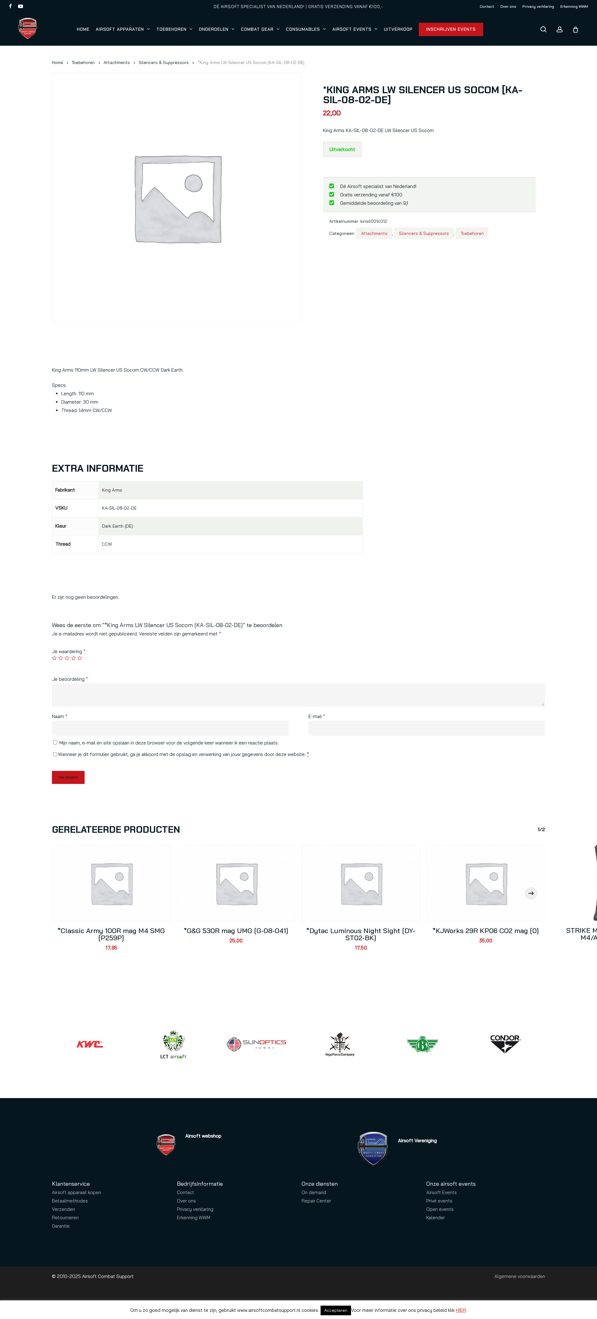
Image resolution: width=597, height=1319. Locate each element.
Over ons (186, 1201)
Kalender (435, 1218)
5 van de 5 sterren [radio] (80, 658)
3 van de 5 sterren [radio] (67, 658)
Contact (185, 1192)
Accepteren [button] (335, 1310)
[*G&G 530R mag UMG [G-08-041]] (236, 883)
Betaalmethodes (70, 1201)
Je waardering (69, 651)
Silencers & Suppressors (164, 62)
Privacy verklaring (195, 1209)
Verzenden (63, 1209)
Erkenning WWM (193, 1218)
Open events (440, 1209)
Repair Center (316, 1201)
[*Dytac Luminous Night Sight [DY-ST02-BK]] (361, 883)
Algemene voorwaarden (519, 1276)
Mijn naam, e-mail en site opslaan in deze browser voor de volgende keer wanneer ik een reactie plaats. (169, 743)
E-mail (316, 716)
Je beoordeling (70, 679)
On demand (314, 1192)
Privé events (439, 1201)
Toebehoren (83, 62)
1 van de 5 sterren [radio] (54, 658)
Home (57, 62)
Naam (59, 716)
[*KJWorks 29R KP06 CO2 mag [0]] (486, 883)
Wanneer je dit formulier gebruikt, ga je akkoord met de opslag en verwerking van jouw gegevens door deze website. (183, 754)
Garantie (61, 1226)
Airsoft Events (441, 1192)
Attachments (117, 62)
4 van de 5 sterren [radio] (73, 658)
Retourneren (65, 1218)
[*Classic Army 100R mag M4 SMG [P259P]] (111, 883)
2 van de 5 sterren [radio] (61, 658)
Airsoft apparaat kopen (76, 1192)
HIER (461, 1310)
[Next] (531, 893)
